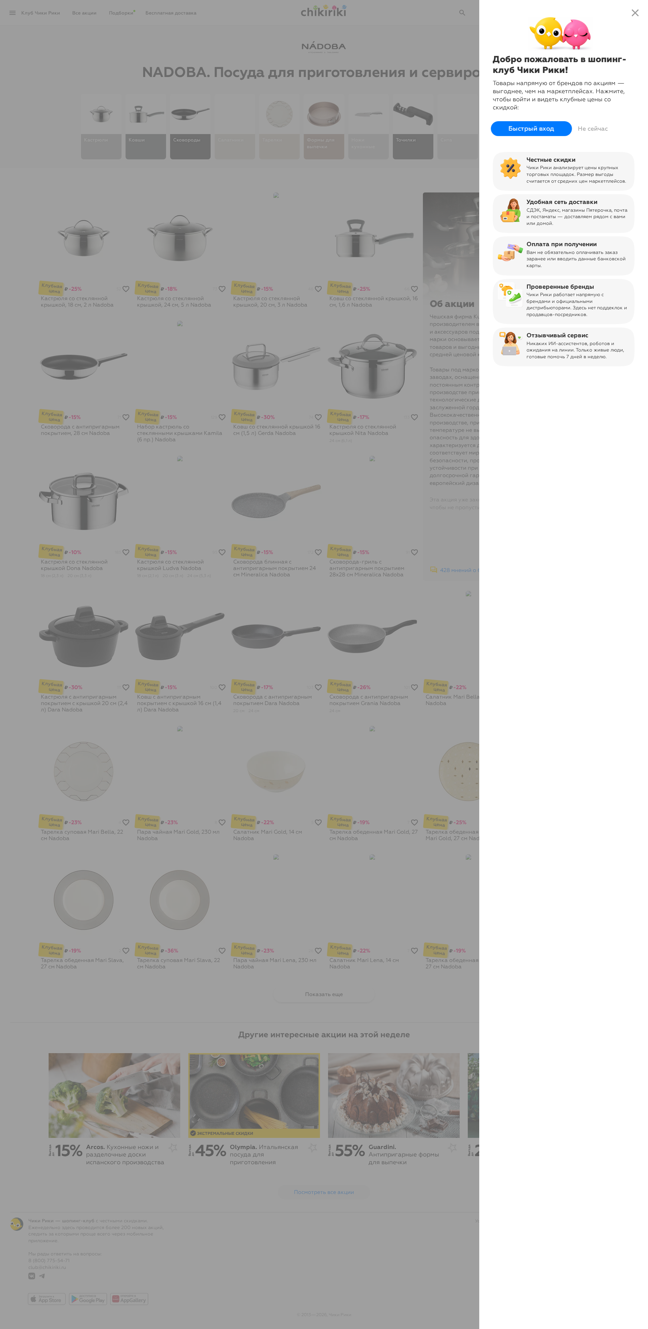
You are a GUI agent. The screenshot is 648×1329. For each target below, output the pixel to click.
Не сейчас (593, 128)
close (635, 13)
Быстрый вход (531, 128)
